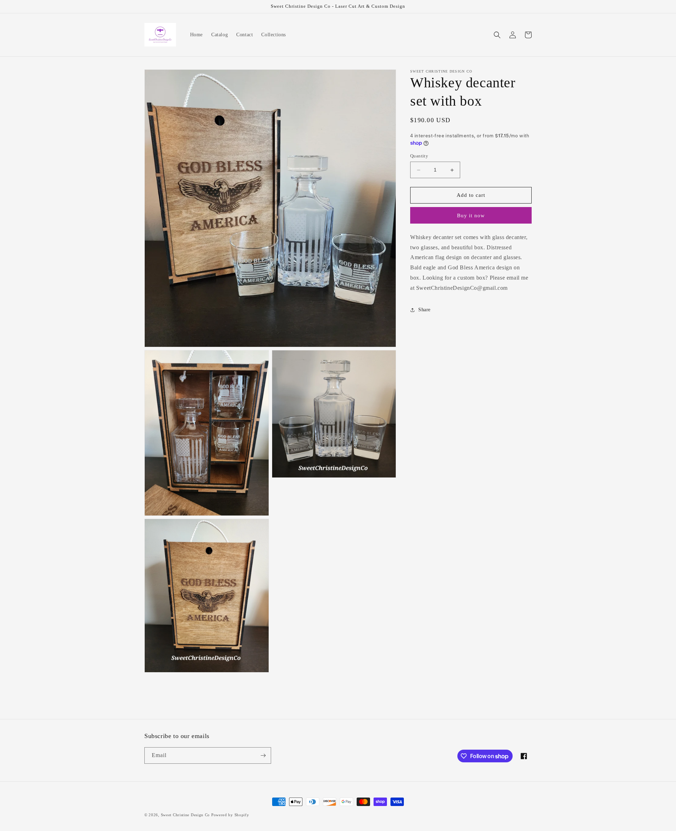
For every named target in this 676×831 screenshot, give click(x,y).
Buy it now (471, 215)
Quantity (419, 156)
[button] (497, 35)
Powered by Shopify (230, 815)
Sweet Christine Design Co (185, 815)
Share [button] (424, 309)
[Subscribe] (263, 755)
